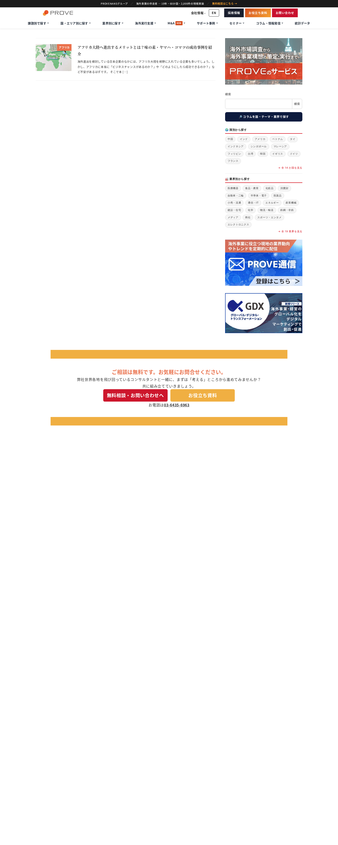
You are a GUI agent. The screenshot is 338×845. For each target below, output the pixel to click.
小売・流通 (234, 202)
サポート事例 (207, 23)
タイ (292, 139)
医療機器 (233, 188)
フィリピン (234, 153)
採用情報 (234, 13)
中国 (230, 139)
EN (214, 13)
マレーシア (280, 146)
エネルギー (272, 202)
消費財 (284, 188)
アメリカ (260, 139)
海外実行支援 (145, 23)
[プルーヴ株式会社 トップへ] (58, 13)
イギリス (277, 153)
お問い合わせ (285, 13)
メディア (233, 217)
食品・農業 (252, 188)
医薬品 (278, 195)
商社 (247, 217)
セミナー (236, 23)
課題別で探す (38, 23)
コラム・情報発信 (269, 23)
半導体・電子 (259, 195)
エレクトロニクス (238, 224)
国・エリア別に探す (75, 23)
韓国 (262, 153)
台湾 (250, 153)
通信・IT (253, 202)
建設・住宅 (234, 210)
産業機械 (291, 202)
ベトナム (277, 139)
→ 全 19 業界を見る (290, 231)
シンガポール (259, 146)
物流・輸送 (267, 210)
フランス (233, 160)
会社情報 (198, 13)
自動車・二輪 (236, 195)
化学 (250, 210)
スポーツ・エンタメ (269, 217)
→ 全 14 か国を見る (290, 167)
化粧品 (270, 188)
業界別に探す (112, 23)
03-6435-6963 (176, 405)
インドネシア (236, 146)
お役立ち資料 (258, 13)
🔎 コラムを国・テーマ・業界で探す (264, 116)
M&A (176, 23)
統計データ (302, 23)
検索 (228, 94)
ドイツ (294, 153)
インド (244, 139)
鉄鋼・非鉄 (287, 210)
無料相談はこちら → (224, 3)
